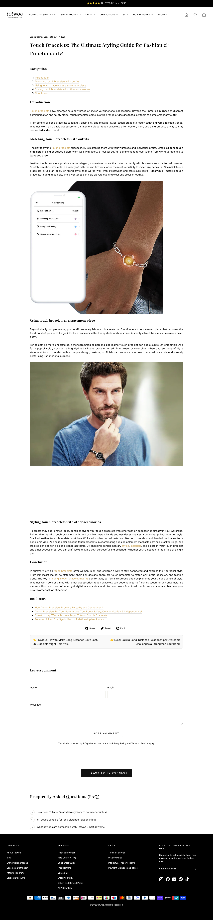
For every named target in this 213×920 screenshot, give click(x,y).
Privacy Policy (119, 743)
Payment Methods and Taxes (123, 868)
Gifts (89, 14)
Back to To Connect (109, 772)
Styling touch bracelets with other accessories (62, 89)
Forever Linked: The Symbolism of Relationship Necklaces (69, 619)
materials (135, 545)
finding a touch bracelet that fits (69, 578)
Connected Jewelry (41, 14)
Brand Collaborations (17, 863)
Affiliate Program (15, 873)
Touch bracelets (39, 110)
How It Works (141, 14)
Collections (107, 14)
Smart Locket (69, 14)
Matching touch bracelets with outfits (57, 81)
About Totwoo (14, 852)
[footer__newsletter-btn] (194, 869)
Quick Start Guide (66, 863)
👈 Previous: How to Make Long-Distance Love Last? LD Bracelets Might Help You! (65, 641)
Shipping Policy (65, 878)
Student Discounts (16, 878)
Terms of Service (139, 743)
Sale (125, 14)
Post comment (106, 733)
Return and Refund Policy (70, 883)
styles (125, 545)
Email (110, 687)
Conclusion (41, 93)
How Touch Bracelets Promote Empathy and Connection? (69, 607)
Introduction (42, 77)
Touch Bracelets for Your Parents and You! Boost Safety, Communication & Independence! (88, 611)
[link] (15, 15)
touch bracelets (61, 147)
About (162, 14)
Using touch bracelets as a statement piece (60, 85)
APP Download (65, 888)
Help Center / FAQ (67, 857)
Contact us (63, 873)
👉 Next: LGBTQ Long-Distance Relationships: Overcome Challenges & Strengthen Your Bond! (145, 641)
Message (35, 704)
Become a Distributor (17, 868)
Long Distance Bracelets (41, 37)
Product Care (64, 868)
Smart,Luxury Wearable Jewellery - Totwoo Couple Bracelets (71, 615)
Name (33, 687)
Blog (9, 857)
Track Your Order (66, 852)
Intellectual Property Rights (121, 863)
